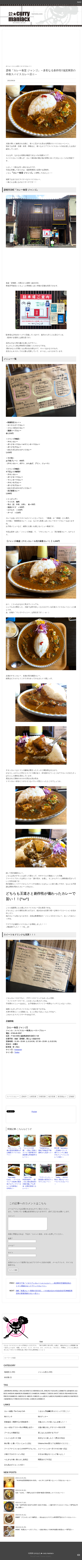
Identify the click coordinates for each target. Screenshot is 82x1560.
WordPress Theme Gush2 (41, 1556)
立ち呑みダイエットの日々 (14, 1465)
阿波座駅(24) (59, 1396)
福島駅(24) (66, 1396)
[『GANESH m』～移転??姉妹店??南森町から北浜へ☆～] (46, 1136)
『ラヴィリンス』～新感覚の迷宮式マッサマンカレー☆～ (45, 1179)
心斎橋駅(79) (62, 1391)
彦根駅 (71, 1097)
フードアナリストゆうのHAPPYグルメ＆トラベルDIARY (26, 1449)
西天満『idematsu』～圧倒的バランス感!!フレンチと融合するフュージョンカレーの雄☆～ (61, 1152)
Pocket (34, 1112)
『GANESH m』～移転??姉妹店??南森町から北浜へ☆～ (45, 1150)
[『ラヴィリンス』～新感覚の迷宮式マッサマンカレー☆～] (46, 1165)
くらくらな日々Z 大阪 (12, 1438)
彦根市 (24, 1097)
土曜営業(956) (8, 1391)
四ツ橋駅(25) (28, 1396)
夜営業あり (62, 1097)
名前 (10, 1238)
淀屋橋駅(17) (41, 1399)
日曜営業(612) (36, 1391)
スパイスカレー (13, 1097)
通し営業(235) (45, 1391)
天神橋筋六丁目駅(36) (46, 1393)
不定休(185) (54, 1391)
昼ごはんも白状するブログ (48, 1433)
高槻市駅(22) (74, 1396)
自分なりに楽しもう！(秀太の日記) (51, 1438)
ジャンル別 (42, 1372)
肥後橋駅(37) (27, 1393)
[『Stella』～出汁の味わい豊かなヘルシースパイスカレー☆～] (61, 1165)
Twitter (16, 1052)
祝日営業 (51, 1097)
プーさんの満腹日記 (12, 1433)
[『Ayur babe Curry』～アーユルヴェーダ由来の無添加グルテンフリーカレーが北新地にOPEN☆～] (14, 1165)
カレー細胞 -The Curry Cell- (14, 1411)
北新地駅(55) (70, 1391)
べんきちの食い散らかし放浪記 (16, 1459)
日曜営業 (42, 1097)
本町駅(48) (11, 1393)
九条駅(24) (51, 1396)
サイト (10, 1252)
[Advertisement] (41, 46)
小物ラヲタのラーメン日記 (14, 1454)
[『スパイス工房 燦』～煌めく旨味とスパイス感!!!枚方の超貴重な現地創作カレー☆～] (30, 1136)
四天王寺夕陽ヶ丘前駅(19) (28, 1399)
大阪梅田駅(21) (8, 1399)
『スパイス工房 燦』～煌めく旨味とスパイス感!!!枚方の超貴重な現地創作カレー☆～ (30, 1152)
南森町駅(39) (19, 1393)
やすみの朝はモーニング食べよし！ (51, 1454)
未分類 (6, 1377)
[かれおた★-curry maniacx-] (41, 6)
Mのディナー (43, 1416)
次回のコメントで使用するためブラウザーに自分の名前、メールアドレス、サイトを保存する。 (40, 1264)
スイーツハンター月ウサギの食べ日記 (52, 1449)
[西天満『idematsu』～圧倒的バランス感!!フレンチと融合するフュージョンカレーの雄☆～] (61, 1136)
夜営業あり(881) (18, 1391)
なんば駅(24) (44, 1396)
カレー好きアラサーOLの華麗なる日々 (19, 1427)
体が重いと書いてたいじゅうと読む (17, 1443)
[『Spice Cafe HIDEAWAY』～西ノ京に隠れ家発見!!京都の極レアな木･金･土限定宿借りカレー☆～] (30, 1165)
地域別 (6, 1372)
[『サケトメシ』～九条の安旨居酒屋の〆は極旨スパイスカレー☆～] (14, 1136)
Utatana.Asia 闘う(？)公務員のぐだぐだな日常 (55, 1443)
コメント (11, 1216)
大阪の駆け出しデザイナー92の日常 (52, 1427)
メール (11, 1245)
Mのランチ (8, 1416)
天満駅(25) (36, 1396)
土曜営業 (32, 1097)
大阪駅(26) (21, 1396)
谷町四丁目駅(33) (59, 1393)
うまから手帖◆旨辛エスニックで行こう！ (54, 1411)
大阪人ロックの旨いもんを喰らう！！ (52, 1422)
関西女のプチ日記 (45, 1459)
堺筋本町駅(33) (69, 1393)
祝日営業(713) (27, 1391)
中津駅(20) (16, 1399)
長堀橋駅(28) (13, 1396)
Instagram (18, 1050)
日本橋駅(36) (35, 1393)
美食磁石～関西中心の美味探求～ (17, 1422)
